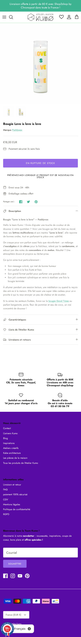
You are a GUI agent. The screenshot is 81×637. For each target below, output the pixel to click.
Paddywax (17, 130)
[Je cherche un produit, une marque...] (13, 17)
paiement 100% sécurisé (15, 494)
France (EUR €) (13, 615)
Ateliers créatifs (10, 448)
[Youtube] (20, 576)
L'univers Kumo (10, 433)
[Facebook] (5, 576)
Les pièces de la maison (15, 458)
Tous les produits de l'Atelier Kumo (20, 463)
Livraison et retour (12, 484)
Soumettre (14, 563)
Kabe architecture (12, 453)
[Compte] (68, 17)
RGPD (6, 514)
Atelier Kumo (16, 623)
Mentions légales (11, 504)
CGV (5, 499)
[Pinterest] (27, 576)
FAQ (5, 489)
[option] (40, 63)
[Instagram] (12, 576)
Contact (7, 428)
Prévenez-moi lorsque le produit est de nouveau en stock (40, 176)
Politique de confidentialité (16, 509)
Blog (5, 438)
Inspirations (9, 443)
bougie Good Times (59, 301)
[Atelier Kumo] (40, 17)
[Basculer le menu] (4, 17)
